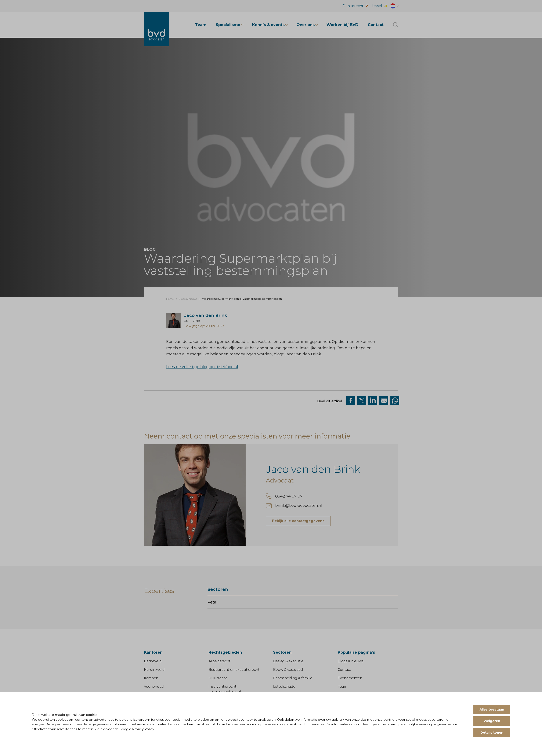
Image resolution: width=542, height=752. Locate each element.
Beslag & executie (288, 661)
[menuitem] (170, 299)
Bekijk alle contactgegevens (298, 521)
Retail (212, 602)
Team (342, 687)
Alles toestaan (492, 709)
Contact (344, 670)
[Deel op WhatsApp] (394, 400)
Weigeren (492, 721)
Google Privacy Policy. (137, 729)
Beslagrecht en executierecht (234, 670)
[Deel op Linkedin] (372, 400)
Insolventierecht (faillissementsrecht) (226, 689)
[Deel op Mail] (383, 400)
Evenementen (350, 678)
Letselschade (284, 687)
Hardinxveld (154, 670)
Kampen (151, 678)
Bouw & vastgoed (288, 670)
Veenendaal (154, 687)
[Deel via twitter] (361, 400)
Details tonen (491, 732)
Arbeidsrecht (220, 661)
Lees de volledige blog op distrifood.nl (202, 366)
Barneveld (153, 661)
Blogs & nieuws (350, 661)
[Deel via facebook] (350, 400)
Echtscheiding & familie (292, 678)
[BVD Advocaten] (156, 29)
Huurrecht (218, 678)
